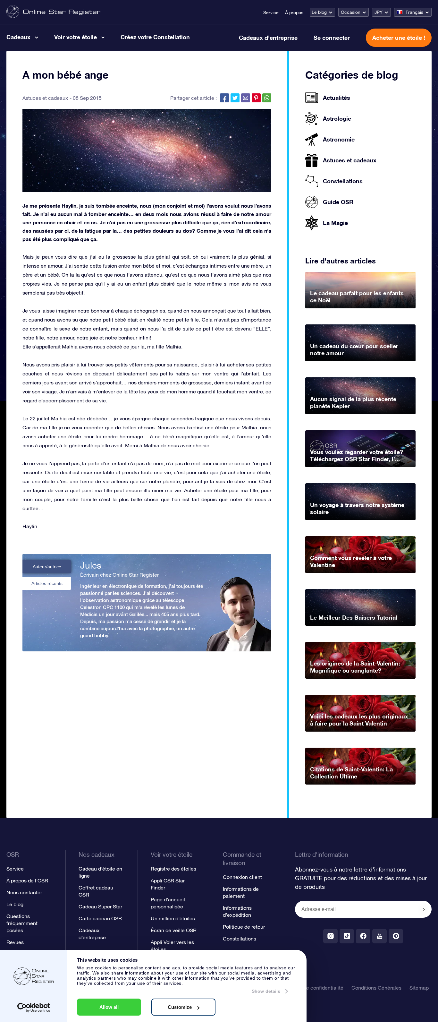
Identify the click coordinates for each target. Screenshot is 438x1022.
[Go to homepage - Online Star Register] (53, 12)
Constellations (239, 938)
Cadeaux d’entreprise (268, 37)
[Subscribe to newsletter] (424, 909)
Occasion (350, 12)
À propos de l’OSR (27, 880)
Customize (180, 1007)
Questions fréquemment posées (22, 923)
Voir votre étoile (75, 36)
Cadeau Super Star (100, 906)
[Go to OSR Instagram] (330, 936)
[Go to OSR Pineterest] (396, 936)
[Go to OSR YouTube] (379, 936)
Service (271, 12)
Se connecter (332, 37)
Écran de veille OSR (174, 930)
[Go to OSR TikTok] (347, 936)
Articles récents (47, 583)
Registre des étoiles (173, 869)
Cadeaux (18, 36)
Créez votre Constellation (155, 36)
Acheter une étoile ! (398, 37)
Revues (15, 942)
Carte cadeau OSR (100, 918)
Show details (266, 991)
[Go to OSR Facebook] (363, 936)
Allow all (109, 1007)
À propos (294, 12)
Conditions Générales (376, 988)
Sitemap (419, 988)
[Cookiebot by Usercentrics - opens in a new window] (34, 1007)
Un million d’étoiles (173, 918)
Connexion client (242, 877)
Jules (90, 565)
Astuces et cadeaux (45, 98)
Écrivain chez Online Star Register (119, 575)
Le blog (319, 12)
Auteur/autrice (47, 566)
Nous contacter (24, 892)
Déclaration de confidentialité (309, 988)
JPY (379, 12)
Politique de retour (244, 927)
